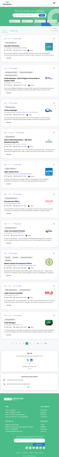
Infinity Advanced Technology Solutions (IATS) (25, 112)
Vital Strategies (16, 82)
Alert (30, 387)
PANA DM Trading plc (17, 233)
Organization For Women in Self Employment (24, 265)
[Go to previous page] (12, 343)
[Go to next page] (41, 343)
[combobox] (29, 15)
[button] (53, 31)
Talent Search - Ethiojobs (19, 144)
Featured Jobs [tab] (14, 31)
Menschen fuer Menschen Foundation (22, 173)
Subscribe (39, 444)
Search (42, 15)
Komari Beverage (16, 203)
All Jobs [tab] (4, 31)
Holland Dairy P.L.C (17, 324)
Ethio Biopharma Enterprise (19, 47)
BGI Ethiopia (15, 295)
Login (29, 368)
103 (38, 343)
